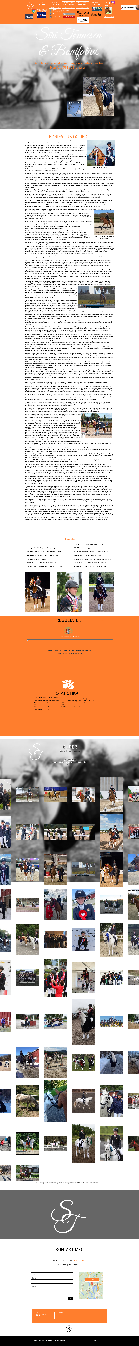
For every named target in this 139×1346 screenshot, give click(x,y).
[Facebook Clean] (109, 3)
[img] (37, 592)
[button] (109, 17)
